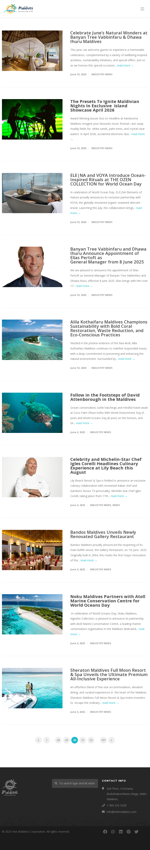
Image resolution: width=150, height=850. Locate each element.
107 (103, 740)
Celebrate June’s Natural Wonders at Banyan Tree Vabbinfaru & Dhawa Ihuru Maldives (108, 37)
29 (66, 740)
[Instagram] (113, 832)
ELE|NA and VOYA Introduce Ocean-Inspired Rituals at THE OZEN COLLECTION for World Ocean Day (108, 179)
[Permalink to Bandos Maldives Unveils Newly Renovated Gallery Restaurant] (32, 550)
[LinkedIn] (121, 832)
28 (58, 740)
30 (74, 740)
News (116, 505)
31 (82, 740)
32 (91, 740)
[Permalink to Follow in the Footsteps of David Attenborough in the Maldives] (32, 413)
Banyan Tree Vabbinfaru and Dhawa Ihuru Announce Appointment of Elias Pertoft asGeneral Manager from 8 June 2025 (108, 255)
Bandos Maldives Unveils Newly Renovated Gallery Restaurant (103, 534)
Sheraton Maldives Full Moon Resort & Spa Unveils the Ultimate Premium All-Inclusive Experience (109, 674)
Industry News (101, 74)
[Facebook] (105, 832)
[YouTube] (144, 832)
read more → (125, 65)
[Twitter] (136, 832)
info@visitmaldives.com (121, 812)
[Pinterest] (128, 832)
